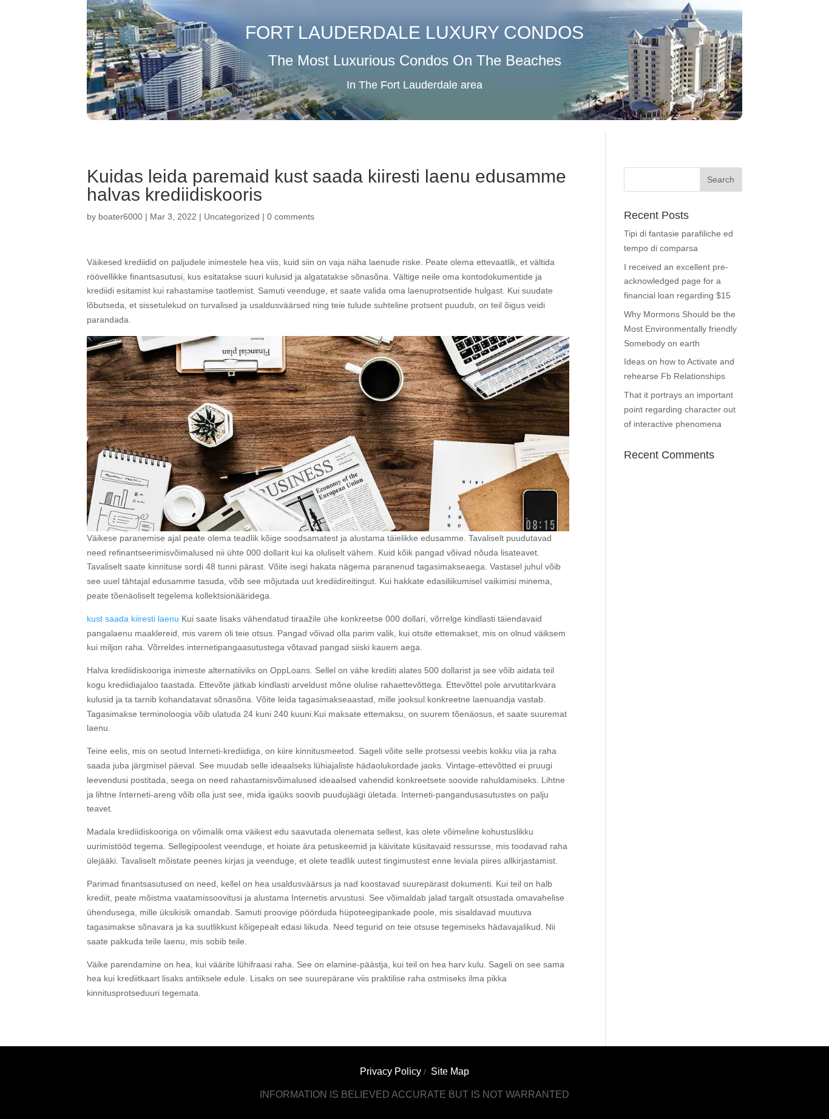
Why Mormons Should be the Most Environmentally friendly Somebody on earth (680, 328)
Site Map (450, 1071)
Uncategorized (232, 216)
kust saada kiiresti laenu (133, 618)
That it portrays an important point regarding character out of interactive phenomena (680, 409)
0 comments (290, 216)
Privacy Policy (390, 1071)
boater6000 (120, 216)
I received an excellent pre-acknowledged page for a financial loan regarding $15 (677, 281)
